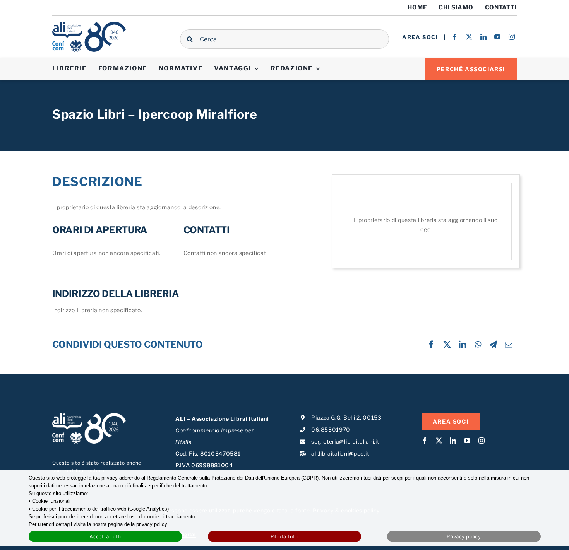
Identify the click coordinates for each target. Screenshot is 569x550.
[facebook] (455, 37)
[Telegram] (493, 344)
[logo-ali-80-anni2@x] (89, 24)
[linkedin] (483, 37)
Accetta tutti (105, 536)
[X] (447, 344)
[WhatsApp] (478, 344)
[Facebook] (431, 344)
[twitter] (469, 37)
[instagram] (512, 37)
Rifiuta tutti (284, 536)
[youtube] (497, 37)
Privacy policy (464, 536)
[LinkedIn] (463, 344)
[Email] (509, 344)
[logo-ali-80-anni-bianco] (89, 415)
